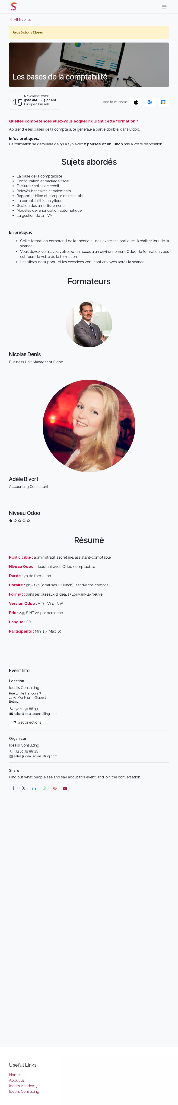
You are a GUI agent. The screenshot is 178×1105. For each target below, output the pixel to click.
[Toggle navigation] (164, 6)
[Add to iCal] (136, 102)
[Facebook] (13, 788)
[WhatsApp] (44, 788)
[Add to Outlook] (150, 102)
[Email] (65, 788)
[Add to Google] (163, 102)
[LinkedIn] (34, 788)
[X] (23, 788)
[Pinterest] (55, 788)
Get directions (29, 722)
